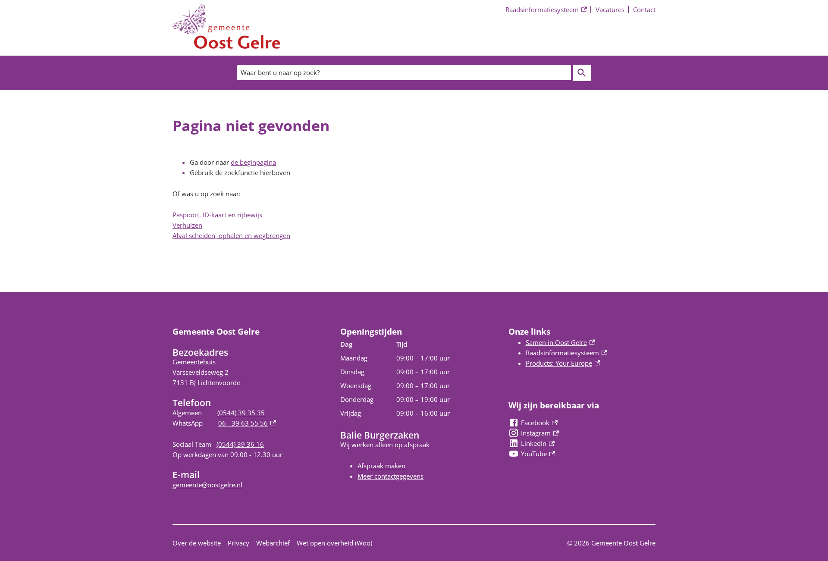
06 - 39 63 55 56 (247, 423)
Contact (644, 9)
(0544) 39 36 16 (240, 444)
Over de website (196, 543)
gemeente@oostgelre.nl (207, 484)
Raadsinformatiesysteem (542, 10)
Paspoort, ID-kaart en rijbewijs (217, 214)
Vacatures (610, 9)
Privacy (238, 543)
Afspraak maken (381, 465)
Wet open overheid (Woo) (334, 543)
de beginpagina (253, 162)
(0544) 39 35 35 (241, 412)
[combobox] (404, 72)
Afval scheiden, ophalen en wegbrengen (231, 235)
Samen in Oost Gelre (560, 342)
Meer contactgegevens (390, 476)
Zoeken (582, 73)
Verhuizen (187, 225)
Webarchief (273, 543)
